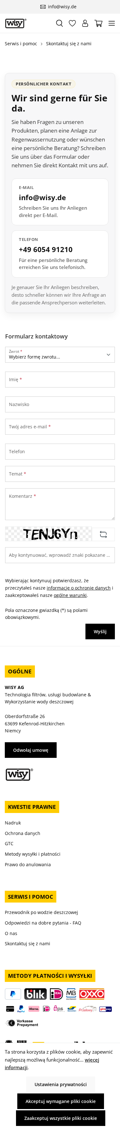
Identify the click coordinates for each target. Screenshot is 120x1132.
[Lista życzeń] (72, 23)
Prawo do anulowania (28, 864)
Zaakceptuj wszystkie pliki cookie (60, 1118)
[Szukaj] (59, 23)
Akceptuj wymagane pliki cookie (61, 1101)
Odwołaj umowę (30, 750)
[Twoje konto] (85, 23)
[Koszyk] (98, 23)
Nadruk (13, 823)
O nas (11, 933)
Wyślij (100, 631)
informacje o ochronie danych (79, 588)
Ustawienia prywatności (61, 1084)
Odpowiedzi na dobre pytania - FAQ (43, 923)
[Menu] (111, 23)
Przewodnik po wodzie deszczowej (41, 912)
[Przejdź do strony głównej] (27, 23)
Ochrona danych (22, 833)
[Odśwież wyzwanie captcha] (103, 534)
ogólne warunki (70, 595)
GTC (9, 843)
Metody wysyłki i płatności (32, 854)
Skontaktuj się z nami (27, 943)
